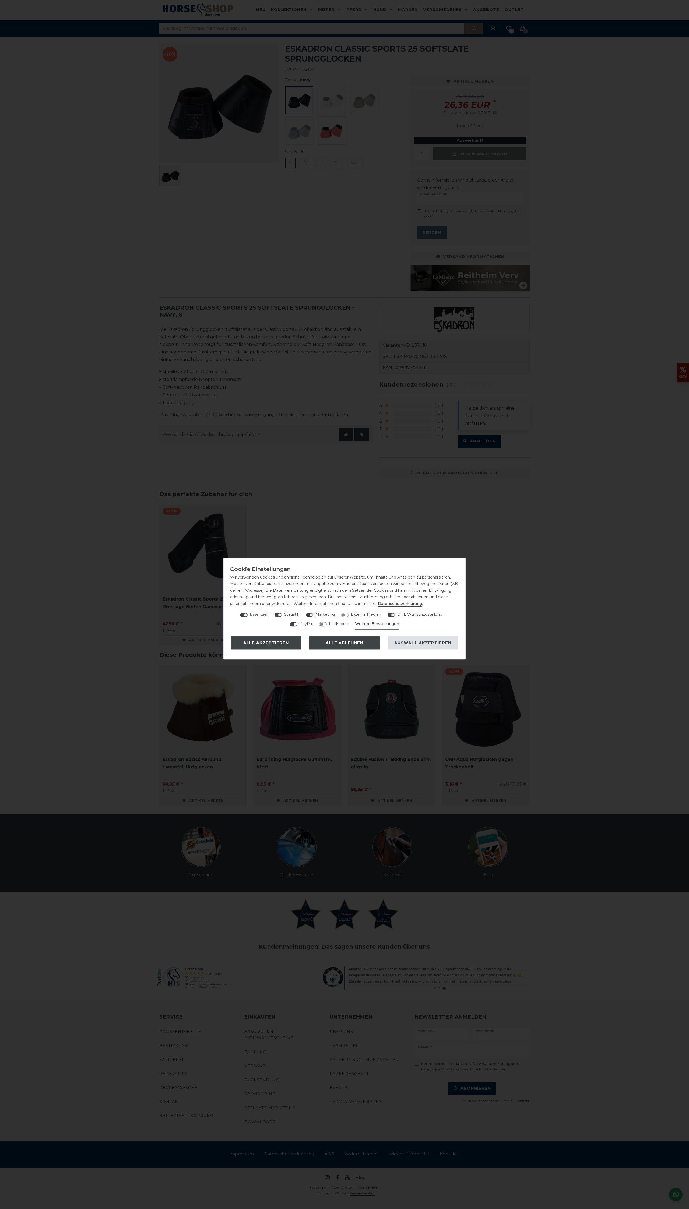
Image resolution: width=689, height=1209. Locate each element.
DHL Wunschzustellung (419, 614)
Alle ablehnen (344, 642)
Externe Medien (366, 614)
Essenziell (259, 614)
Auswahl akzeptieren (422, 642)
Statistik (291, 614)
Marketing (325, 614)
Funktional (339, 623)
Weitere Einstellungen (377, 623)
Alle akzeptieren (266, 642)
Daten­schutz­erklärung (400, 603)
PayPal (306, 623)
